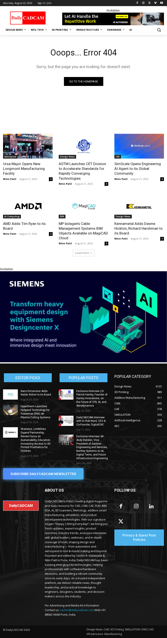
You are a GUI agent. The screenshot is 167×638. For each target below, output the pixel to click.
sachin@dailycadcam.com (77, 610)
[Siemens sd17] (83, 361)
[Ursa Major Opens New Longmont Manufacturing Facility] (28, 146)
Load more (82, 253)
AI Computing (12, 216)
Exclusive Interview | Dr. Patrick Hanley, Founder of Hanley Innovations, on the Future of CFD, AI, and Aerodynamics (91, 398)
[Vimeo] (155, 3)
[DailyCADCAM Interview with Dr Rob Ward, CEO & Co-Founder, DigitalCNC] (66, 421)
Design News (67, 156)
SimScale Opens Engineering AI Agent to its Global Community (137, 169)
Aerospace (10, 156)
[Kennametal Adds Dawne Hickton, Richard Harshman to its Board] (139, 206)
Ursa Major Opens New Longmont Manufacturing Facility (24, 169)
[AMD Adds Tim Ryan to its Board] (28, 206)
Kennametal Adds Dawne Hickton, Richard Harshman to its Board (138, 228)
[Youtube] (161, 3)
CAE (118, 156)
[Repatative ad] (113, 19)
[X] (149, 3)
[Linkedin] (151, 506)
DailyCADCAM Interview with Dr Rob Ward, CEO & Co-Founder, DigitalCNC (90, 421)
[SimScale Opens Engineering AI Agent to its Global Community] (139, 146)
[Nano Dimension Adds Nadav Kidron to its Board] (10, 394)
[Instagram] (143, 3)
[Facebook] (137, 3)
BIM (62, 216)
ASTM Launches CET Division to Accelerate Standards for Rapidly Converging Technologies (82, 171)
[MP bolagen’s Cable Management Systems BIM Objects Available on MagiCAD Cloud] (83, 206)
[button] (159, 30)
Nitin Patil (9, 179)
